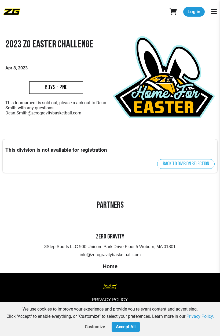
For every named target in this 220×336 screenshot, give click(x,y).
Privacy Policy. (200, 316)
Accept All (125, 326)
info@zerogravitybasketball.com (110, 254)
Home (110, 266)
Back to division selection (186, 164)
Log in (194, 11)
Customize (95, 326)
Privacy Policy (110, 299)
